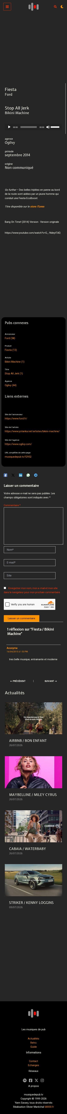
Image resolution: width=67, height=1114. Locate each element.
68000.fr (49, 1106)
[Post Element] (33, 726)
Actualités (33, 1038)
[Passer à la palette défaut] (62, 6)
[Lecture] (9, 127)
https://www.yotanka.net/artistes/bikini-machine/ (32, 431)
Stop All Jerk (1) (14, 373)
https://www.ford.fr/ (16, 418)
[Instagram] (42, 1080)
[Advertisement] (33, 48)
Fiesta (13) (11, 349)
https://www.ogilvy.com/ (18, 444)
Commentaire (12, 505)
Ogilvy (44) (10, 385)
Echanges (33, 1065)
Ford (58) (10, 338)
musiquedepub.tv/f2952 (18, 456)
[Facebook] (5, 475)
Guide (33, 1046)
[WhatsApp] (28, 475)
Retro (33, 1042)
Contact (33, 1061)
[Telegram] (35, 475)
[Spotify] (25, 1080)
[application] (33, 127)
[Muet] (48, 127)
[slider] (55, 127)
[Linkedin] (20, 475)
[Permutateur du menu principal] (7, 6)
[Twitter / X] (13, 475)
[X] (36, 1080)
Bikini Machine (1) (14, 361)
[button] (55, 7)
